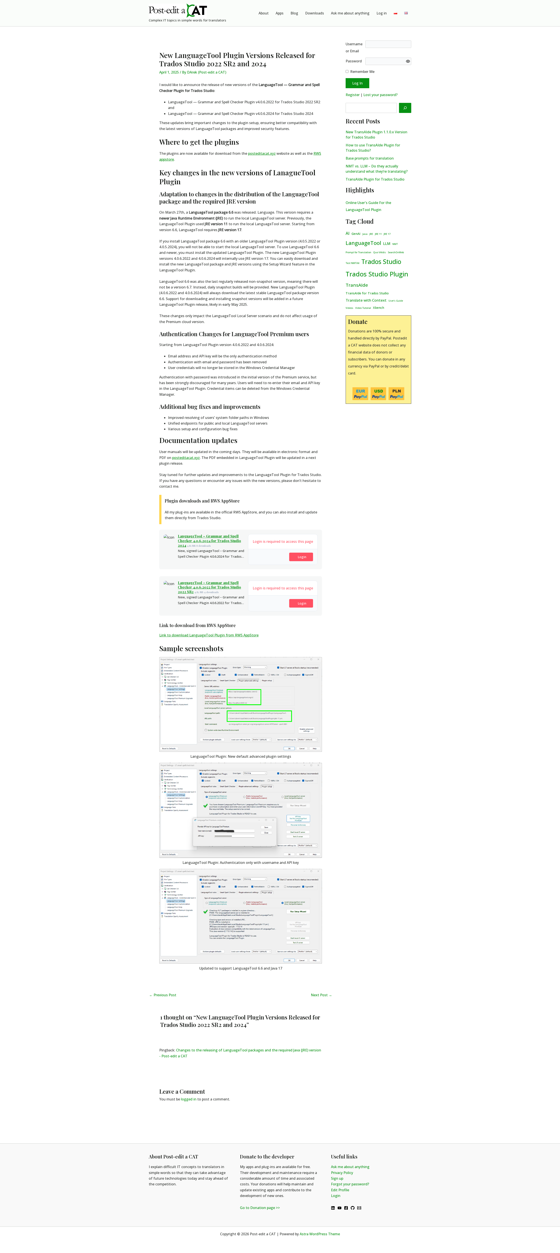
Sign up (337, 1178)
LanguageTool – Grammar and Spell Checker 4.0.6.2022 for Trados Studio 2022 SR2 (209, 587)
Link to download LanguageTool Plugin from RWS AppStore (209, 635)
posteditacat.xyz (262, 153)
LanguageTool (363, 242)
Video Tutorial (363, 307)
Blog (294, 13)
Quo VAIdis (379, 252)
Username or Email (354, 47)
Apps (280, 13)
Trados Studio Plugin (377, 274)
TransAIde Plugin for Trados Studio (375, 179)
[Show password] (408, 61)
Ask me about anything (350, 13)
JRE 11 (378, 233)
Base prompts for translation (370, 158)
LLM (386, 243)
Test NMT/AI (352, 263)
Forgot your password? (350, 1184)
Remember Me (362, 71)
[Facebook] (346, 1208)
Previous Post (162, 995)
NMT (395, 244)
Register (353, 94)
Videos (349, 307)
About (264, 13)
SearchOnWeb (396, 252)
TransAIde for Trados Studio (367, 293)
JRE (371, 233)
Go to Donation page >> (260, 1207)
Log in (381, 13)
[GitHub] (353, 1208)
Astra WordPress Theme (320, 1234)
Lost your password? (380, 94)
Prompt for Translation (358, 252)
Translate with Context (366, 300)
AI (348, 233)
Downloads (314, 13)
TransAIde (357, 285)
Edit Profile (340, 1190)
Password (354, 61)
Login (302, 557)
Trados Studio (381, 261)
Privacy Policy (342, 1172)
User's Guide (395, 300)
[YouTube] (339, 1208)
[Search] (405, 108)
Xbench (378, 308)
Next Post (321, 995)
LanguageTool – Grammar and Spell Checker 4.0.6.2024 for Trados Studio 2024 (209, 541)
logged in (188, 1099)
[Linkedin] (333, 1208)
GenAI (356, 234)
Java (365, 233)
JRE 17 (387, 233)
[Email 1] (359, 1208)
